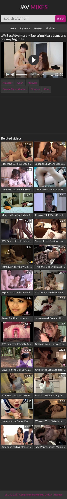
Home (13, 28)
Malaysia (32, 82)
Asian (20, 82)
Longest (38, 28)
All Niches (51, 28)
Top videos (25, 28)
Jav (33, 7)
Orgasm (35, 89)
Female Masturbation (14, 89)
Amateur (8, 82)
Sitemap (58, 494)
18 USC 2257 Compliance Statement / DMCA (28, 494)
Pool (46, 89)
